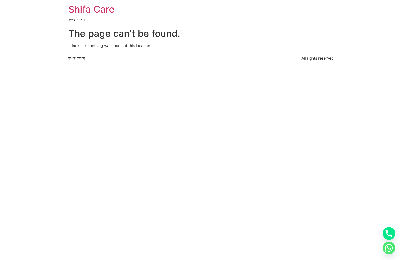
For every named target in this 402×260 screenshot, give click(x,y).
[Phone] (389, 233)
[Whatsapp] (389, 248)
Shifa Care (91, 9)
